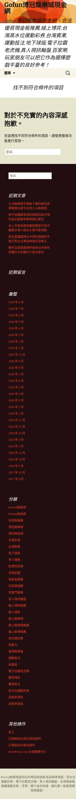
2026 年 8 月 (16, 302)
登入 (11, 732)
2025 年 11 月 (16, 354)
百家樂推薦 (15, 586)
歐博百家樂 (15, 566)
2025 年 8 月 (16, 368)
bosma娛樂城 (17, 507)
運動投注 (14, 658)
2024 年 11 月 (16, 426)
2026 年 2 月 (16, 341)
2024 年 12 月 (16, 420)
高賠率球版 (15, 704)
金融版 (12, 664)
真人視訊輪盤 (17, 599)
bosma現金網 (17, 514)
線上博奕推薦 (17, 605)
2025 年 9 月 (16, 361)
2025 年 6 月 (16, 381)
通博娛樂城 (15, 651)
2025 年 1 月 (16, 413)
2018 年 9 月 (16, 466)
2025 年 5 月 (16, 387)
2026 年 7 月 (16, 309)
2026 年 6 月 (16, 315)
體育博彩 (14, 677)
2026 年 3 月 (16, 335)
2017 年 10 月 (16, 472)
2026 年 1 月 (16, 348)
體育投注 (14, 684)
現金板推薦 (15, 579)
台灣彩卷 (14, 540)
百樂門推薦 (15, 592)
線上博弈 (14, 612)
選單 (7, 73)
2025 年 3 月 (16, 400)
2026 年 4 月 (16, 328)
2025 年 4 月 (16, 394)
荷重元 (12, 645)
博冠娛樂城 (15, 527)
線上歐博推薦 (17, 632)
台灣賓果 (14, 546)
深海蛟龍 (14, 573)
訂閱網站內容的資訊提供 (24, 738)
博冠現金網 (15, 533)
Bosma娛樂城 (9, 777)
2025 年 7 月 (16, 374)
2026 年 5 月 (16, 322)
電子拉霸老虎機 (18, 671)
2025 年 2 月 (16, 407)
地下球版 (14, 553)
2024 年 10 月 (16, 433)
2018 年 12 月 (16, 453)
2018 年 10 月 (16, 459)
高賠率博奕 (15, 697)
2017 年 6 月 (16, 479)
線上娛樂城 (15, 618)
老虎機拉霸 (15, 638)
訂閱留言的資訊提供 (21, 745)
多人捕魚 (14, 560)
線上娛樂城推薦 (18, 625)
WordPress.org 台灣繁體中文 (27, 752)
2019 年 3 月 (16, 446)
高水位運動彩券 (18, 691)
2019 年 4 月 (16, 440)
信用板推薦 (15, 520)
